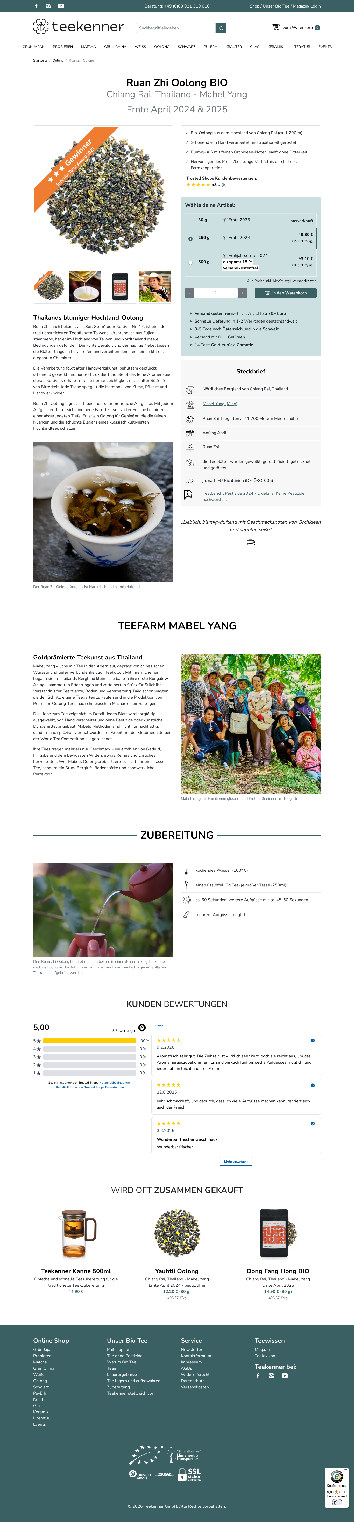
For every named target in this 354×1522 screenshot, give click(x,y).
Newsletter (191, 1350)
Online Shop (51, 1340)
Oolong (161, 46)
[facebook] (39, 6)
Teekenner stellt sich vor (130, 1393)
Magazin (300, 6)
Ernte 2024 (239, 238)
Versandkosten (305, 280)
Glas (254, 46)
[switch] (337, 1502)
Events (325, 46)
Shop (254, 6)
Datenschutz (192, 1381)
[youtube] (64, 6)
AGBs (186, 1368)
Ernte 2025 (239, 220)
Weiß (140, 46)
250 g (204, 238)
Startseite (40, 60)
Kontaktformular (196, 1356)
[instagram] (52, 6)
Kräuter (233, 46)
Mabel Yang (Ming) (220, 404)
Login (315, 6)
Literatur (301, 46)
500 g (206, 262)
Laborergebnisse (122, 1374)
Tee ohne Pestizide (125, 1356)
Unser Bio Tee (276, 6)
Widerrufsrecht (195, 1374)
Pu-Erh (210, 46)
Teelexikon (265, 1356)
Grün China (115, 46)
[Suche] (221, 28)
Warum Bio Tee (121, 1362)
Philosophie (118, 1350)
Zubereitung (118, 1387)
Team (112, 1368)
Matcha (88, 46)
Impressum (191, 1362)
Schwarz (186, 46)
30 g (202, 220)
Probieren (63, 46)
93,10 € (302, 262)
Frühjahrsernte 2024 (245, 262)
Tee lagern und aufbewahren (133, 1381)
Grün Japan (34, 46)
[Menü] (346, 1471)
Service (191, 1340)
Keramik (275, 46)
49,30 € (302, 237)
